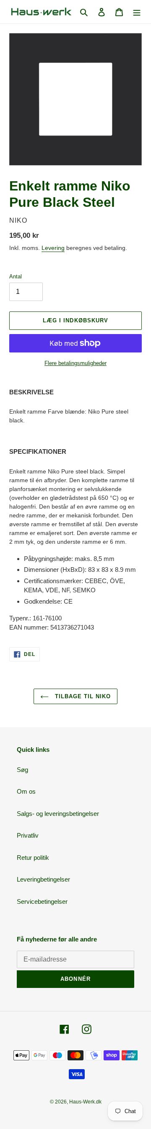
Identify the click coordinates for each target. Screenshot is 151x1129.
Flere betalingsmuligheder (75, 363)
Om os (26, 791)
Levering (53, 247)
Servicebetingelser (42, 901)
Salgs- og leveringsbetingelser (58, 813)
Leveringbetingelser (43, 879)
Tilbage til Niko (82, 696)
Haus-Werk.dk (85, 1102)
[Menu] (137, 12)
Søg (22, 769)
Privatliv (28, 835)
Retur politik (33, 857)
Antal (15, 276)
